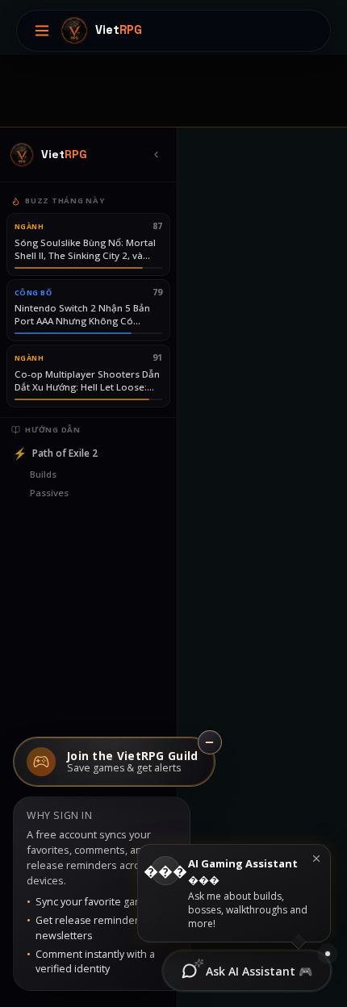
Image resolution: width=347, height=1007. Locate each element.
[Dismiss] (316, 858)
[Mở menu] (42, 30)
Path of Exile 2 (55, 453)
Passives (49, 493)
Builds (43, 474)
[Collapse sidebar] (155, 155)
